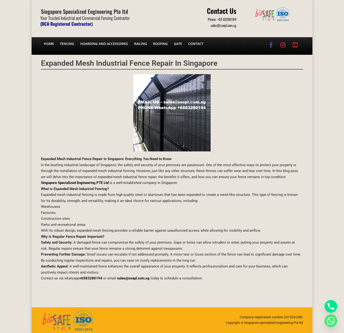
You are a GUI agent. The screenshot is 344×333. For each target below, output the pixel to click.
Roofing (160, 43)
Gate (178, 43)
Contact (195, 43)
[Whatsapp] (331, 321)
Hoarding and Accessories (104, 43)
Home (49, 43)
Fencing (67, 43)
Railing (140, 43)
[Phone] (331, 306)
